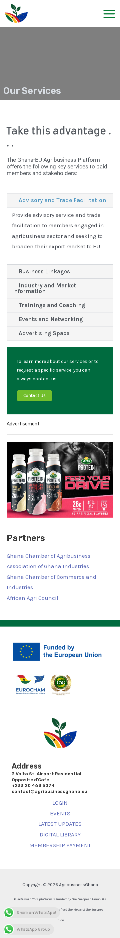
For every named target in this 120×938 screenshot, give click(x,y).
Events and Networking (51, 319)
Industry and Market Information (44, 288)
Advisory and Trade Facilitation (62, 200)
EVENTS (60, 813)
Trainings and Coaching (52, 305)
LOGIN (60, 802)
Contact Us (34, 395)
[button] (60, 200)
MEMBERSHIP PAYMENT (60, 845)
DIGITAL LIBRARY (60, 834)
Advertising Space (44, 333)
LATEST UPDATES (60, 823)
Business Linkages (44, 271)
